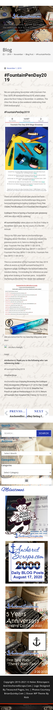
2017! (32, 249)
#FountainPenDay (12, 222)
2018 (27, 245)
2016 (22, 252)
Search (44, 433)
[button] (26, 480)
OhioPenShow (10, 375)
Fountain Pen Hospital (37, 207)
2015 (10, 256)
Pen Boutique (16, 207)
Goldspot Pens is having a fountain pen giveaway (25, 213)
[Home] (4, 54)
